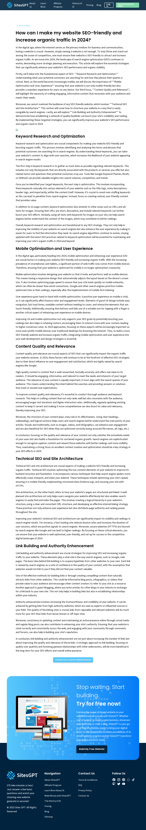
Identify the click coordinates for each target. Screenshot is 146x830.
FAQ (80, 785)
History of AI (77, 5)
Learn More (43, 5)
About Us (32, 5)
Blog (99, 5)
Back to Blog (24, 25)
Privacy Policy (85, 790)
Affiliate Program (58, 5)
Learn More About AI (54, 790)
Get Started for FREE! (126, 5)
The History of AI (52, 801)
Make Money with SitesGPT (57, 795)
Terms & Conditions (88, 780)
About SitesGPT (52, 780)
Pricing (89, 5)
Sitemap (48, 816)
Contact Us (83, 795)
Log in (108, 5)
